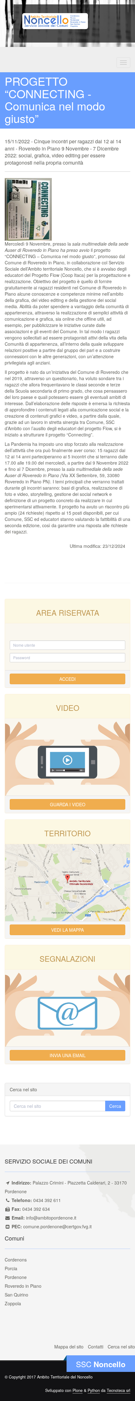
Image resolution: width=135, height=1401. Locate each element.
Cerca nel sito (121, 1346)
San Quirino (16, 1294)
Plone (78, 1390)
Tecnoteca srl (118, 1390)
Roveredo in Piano (23, 1286)
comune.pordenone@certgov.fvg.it (57, 1226)
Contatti (95, 1346)
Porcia (11, 1268)
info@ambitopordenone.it (51, 1218)
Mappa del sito (69, 1346)
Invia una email (68, 1055)
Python (94, 1390)
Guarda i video (67, 804)
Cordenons (16, 1259)
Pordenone (16, 1277)
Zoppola (13, 1303)
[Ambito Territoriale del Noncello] (55, 20)
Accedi (67, 679)
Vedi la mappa (67, 930)
